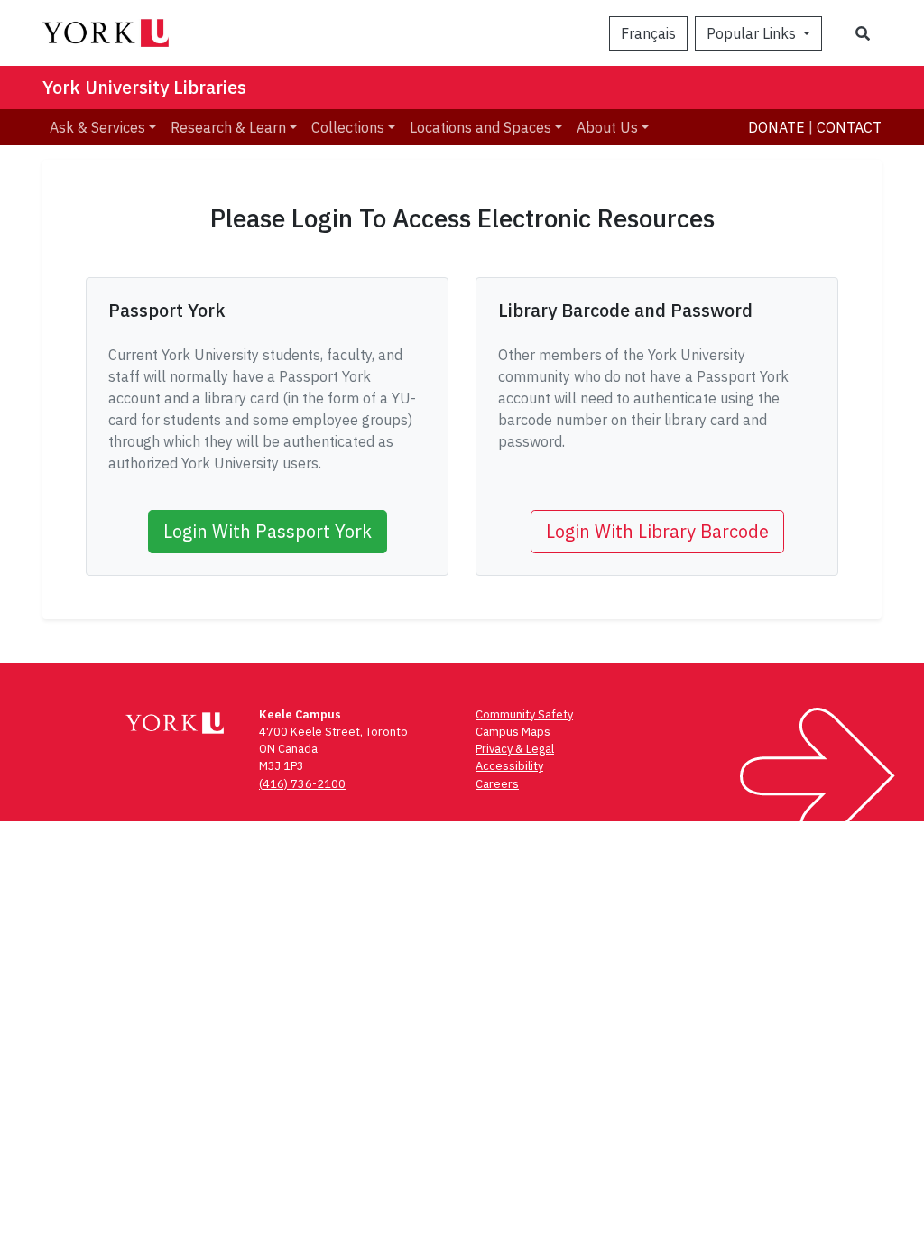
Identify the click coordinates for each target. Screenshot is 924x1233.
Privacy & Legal (515, 748)
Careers (497, 784)
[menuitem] (102, 127)
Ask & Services (97, 127)
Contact (849, 127)
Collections (347, 127)
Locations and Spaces (480, 127)
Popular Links (753, 33)
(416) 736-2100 (302, 784)
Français (648, 33)
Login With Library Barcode (657, 531)
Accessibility (509, 766)
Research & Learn (228, 127)
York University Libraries (144, 87)
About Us (607, 127)
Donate (776, 127)
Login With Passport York (267, 531)
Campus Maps (513, 731)
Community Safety (524, 714)
